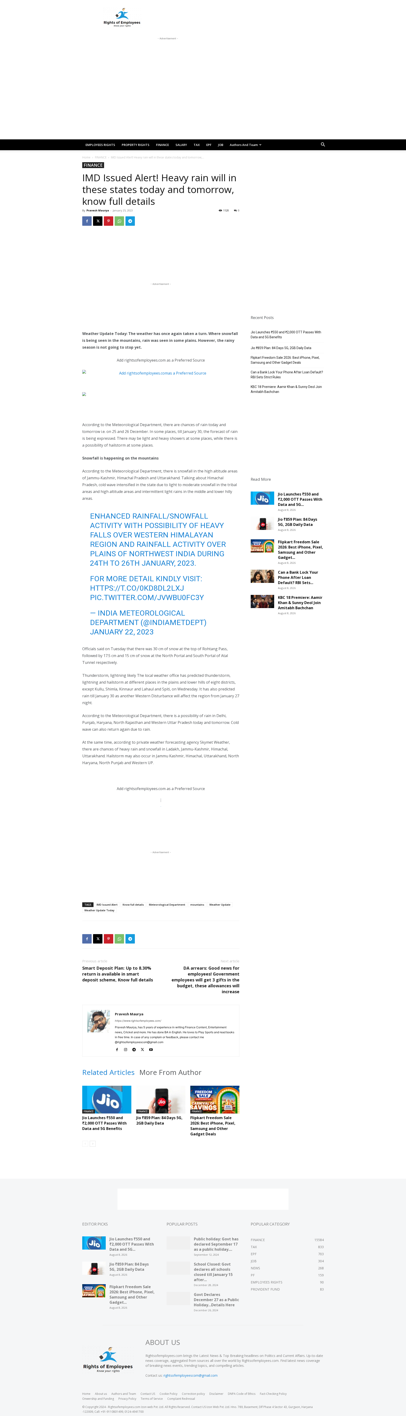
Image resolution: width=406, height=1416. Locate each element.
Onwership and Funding (98, 1399)
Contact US (148, 1394)
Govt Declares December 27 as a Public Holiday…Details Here (216, 1299)
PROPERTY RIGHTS (135, 145)
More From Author (170, 1072)
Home (86, 157)
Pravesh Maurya (97, 210)
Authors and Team (244, 145)
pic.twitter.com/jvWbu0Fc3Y (147, 597)
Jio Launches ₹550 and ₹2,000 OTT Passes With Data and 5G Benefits (104, 1123)
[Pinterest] (108, 221)
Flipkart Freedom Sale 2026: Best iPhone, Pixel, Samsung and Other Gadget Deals (212, 1126)
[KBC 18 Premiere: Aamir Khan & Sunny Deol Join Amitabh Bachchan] (262, 603)
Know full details (133, 904)
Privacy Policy (127, 1399)
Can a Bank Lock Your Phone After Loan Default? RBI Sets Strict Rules (287, 374)
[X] (97, 221)
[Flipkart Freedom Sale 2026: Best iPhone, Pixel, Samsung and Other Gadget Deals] (214, 1103)
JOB (220, 145)
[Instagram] (127, 1050)
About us (101, 1394)
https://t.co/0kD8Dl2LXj (137, 588)
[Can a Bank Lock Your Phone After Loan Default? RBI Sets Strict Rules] (262, 578)
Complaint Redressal (181, 1399)
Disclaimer (216, 1394)
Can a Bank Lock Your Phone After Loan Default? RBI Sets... (298, 577)
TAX (197, 145)
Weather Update (219, 904)
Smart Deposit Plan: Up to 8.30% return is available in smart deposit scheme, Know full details (117, 974)
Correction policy (193, 1394)
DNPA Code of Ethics (241, 1394)
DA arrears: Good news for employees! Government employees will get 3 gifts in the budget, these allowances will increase (205, 979)
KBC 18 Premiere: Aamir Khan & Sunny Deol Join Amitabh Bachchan (286, 389)
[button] (322, 145)
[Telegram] (130, 221)
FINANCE (162, 145)
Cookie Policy (168, 1394)
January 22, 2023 (122, 631)
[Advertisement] (167, 51)
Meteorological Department (167, 904)
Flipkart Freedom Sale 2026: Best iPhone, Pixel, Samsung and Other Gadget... (300, 549)
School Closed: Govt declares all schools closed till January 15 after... (213, 1272)
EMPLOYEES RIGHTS (100, 145)
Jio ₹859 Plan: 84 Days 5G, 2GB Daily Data (159, 1120)
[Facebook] (87, 221)
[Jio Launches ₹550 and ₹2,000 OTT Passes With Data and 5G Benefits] (106, 1103)
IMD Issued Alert (107, 904)
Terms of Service (152, 1399)
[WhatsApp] (119, 221)
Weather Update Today (99, 910)
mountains (197, 904)
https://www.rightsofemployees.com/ (138, 1020)
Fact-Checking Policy (273, 1394)
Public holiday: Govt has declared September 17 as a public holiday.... (216, 1244)
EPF (208, 145)
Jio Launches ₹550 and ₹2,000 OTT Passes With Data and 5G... (300, 499)
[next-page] (93, 1144)
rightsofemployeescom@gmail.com (191, 1375)
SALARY (181, 145)
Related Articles (108, 1072)
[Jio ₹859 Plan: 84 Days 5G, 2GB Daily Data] (160, 1103)
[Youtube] (152, 1050)
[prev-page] (85, 1144)
